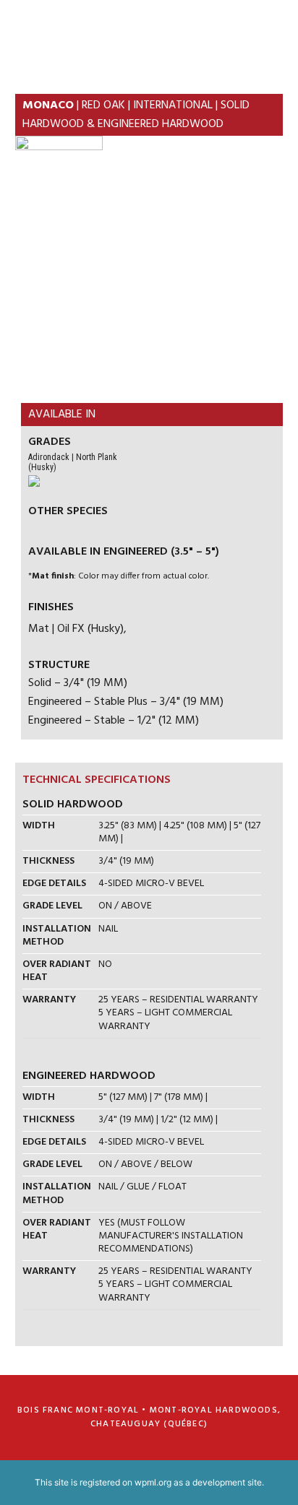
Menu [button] (265, 32)
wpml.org (153, 1482)
